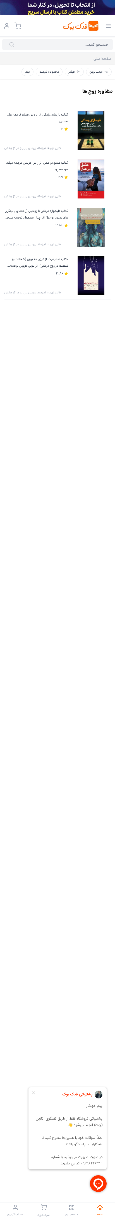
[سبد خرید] (18, 26)
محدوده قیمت (49, 71)
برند (27, 71)
